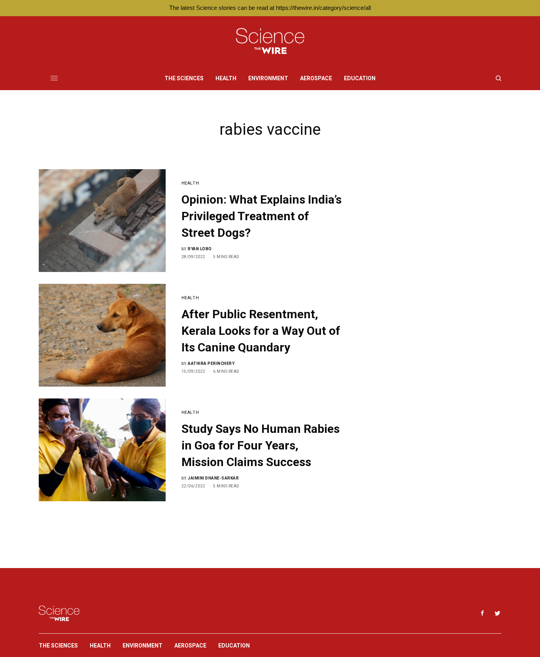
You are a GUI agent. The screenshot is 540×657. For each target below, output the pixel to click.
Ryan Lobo (200, 249)
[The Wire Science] (270, 41)
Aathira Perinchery (211, 363)
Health (190, 183)
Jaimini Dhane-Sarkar (213, 478)
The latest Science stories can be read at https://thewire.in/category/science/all (270, 7)
